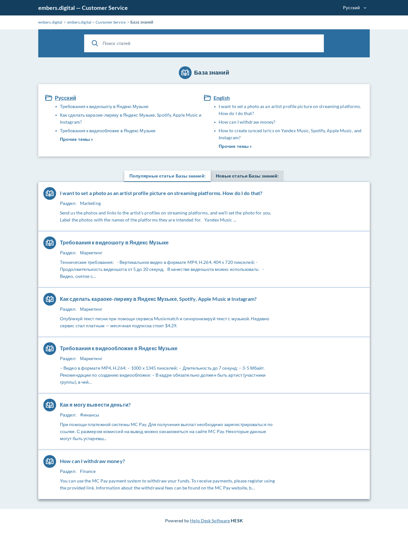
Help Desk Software (210, 520)
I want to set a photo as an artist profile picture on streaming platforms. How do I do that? (290, 110)
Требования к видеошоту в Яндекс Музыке (104, 106)
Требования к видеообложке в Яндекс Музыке (108, 130)
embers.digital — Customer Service (83, 7)
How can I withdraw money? (247, 122)
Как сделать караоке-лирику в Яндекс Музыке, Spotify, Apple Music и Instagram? (131, 118)
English (222, 98)
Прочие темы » (76, 139)
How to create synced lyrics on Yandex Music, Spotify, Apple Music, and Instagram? (290, 134)
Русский (65, 98)
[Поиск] (95, 43)
